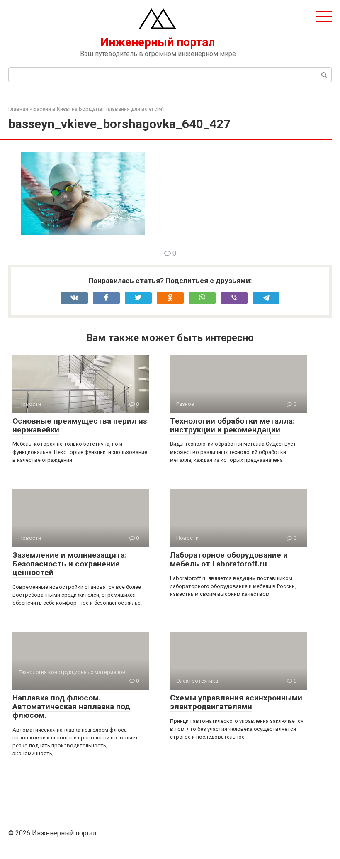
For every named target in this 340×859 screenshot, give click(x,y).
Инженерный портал (157, 42)
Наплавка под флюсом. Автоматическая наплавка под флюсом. (71, 706)
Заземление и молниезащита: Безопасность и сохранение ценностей (69, 563)
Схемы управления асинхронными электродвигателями (236, 702)
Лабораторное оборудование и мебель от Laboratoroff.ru (229, 559)
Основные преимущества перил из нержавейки (79, 425)
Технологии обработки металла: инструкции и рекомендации (232, 425)
